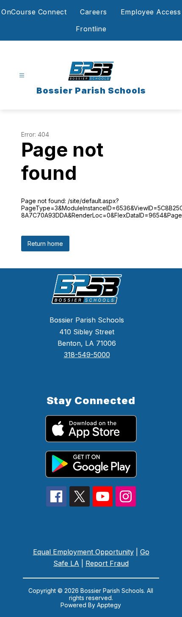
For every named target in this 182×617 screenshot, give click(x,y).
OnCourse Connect (33, 12)
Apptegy (109, 605)
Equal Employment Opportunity (83, 552)
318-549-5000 (87, 354)
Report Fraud (107, 563)
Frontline (91, 29)
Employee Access (151, 12)
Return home (45, 243)
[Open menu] (22, 75)
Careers (93, 12)
